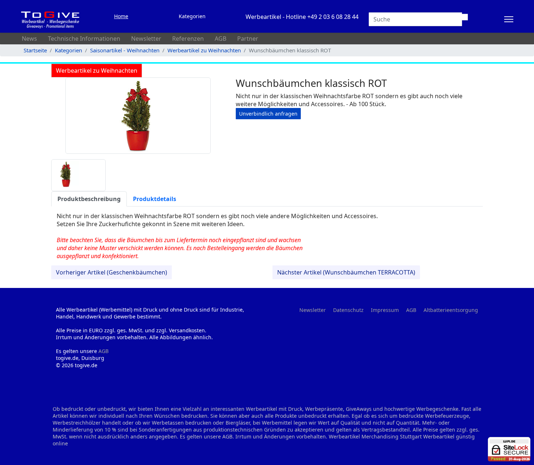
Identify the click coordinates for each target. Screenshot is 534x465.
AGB (220, 39)
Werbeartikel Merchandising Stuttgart (375, 436)
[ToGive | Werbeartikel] (50, 19)
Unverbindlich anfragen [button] (268, 113)
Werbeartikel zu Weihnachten (96, 71)
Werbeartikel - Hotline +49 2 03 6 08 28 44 (302, 17)
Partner (247, 39)
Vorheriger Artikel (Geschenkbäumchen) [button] (111, 272)
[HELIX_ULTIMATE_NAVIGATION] (508, 19)
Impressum (385, 309)
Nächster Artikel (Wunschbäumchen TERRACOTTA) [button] (346, 272)
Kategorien (192, 16)
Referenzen (188, 39)
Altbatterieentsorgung (451, 309)
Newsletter (146, 39)
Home (121, 16)
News (29, 39)
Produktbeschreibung (89, 199)
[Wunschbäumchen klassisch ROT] (138, 115)
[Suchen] (465, 17)
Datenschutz (348, 309)
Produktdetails (154, 199)
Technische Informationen (84, 39)
